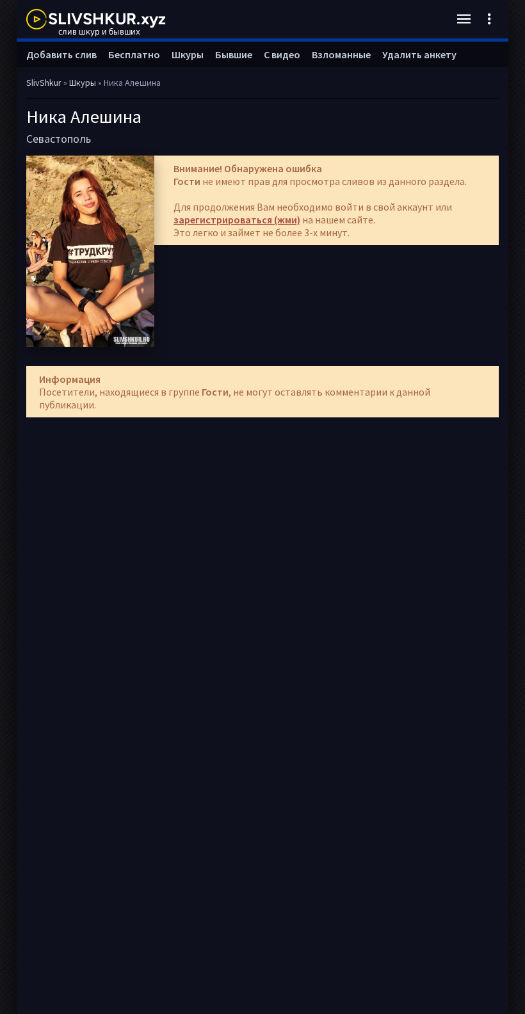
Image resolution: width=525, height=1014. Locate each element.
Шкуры (188, 54)
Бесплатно (134, 54)
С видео (282, 54)
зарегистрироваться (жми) (237, 219)
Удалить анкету (419, 54)
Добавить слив (61, 54)
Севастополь (58, 138)
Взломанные (341, 54)
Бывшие (233, 54)
